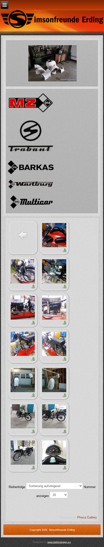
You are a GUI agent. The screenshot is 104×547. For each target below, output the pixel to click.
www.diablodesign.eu (59, 542)
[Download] (64, 250)
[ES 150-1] (54, 235)
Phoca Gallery (87, 517)
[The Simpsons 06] (52, 63)
